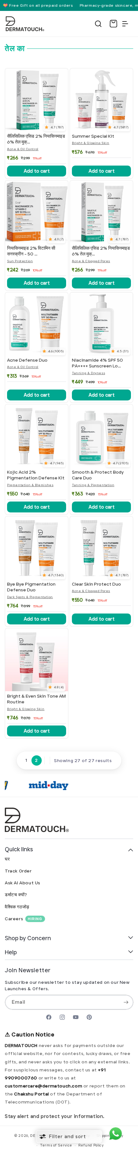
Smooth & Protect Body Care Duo (98, 475)
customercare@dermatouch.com (44, 1086)
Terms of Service (56, 1145)
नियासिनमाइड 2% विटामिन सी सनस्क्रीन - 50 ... (31, 251)
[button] (98, 24)
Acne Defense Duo (27, 360)
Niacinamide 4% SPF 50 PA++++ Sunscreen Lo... (97, 363)
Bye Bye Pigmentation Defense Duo (31, 587)
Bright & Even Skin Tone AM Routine (36, 699)
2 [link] (36, 760)
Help (11, 952)
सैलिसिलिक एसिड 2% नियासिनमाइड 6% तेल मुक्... (36, 139)
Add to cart (37, 171)
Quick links (19, 849)
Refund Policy (91, 1145)
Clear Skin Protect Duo (96, 584)
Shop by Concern (28, 938)
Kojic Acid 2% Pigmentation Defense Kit (36, 475)
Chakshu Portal (32, 1094)
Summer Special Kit (93, 136)
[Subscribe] (126, 1002)
